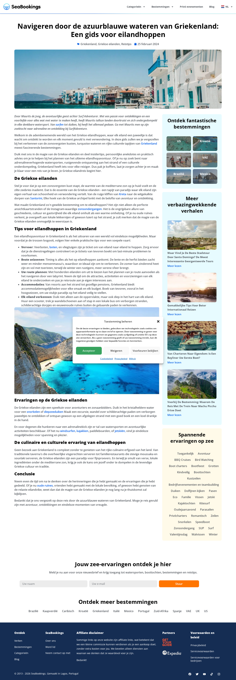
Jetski (211, 497)
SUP (201, 528)
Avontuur (204, 453)
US (179, 141)
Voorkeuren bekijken (145, 350)
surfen (59, 124)
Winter (213, 534)
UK (179, 157)
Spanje (177, 611)
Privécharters (178, 516)
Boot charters (178, 466)
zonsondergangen (90, 209)
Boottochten (202, 472)
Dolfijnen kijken (194, 491)
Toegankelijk (185, 453)
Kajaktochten (186, 503)
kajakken (82, 431)
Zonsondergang (184, 528)
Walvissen (198, 534)
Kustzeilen (194, 478)
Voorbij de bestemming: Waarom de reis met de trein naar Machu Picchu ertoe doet (191, 406)
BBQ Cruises (182, 460)
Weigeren (116, 350)
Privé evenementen (191, 6)
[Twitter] (197, 674)
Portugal (143, 611)
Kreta (122, 194)
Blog (211, 6)
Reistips (126, 44)
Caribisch (68, 611)
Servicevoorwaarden (202, 651)
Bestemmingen (160, 6)
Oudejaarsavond (185, 509)
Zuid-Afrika (161, 611)
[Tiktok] (211, 674)
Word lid (50, 647)
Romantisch (199, 516)
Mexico (205, 174)
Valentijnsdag (178, 534)
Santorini (36, 198)
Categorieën (134, 6)
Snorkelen (184, 522)
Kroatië (205, 141)
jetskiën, (120, 431)
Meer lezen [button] (174, 266)
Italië (116, 611)
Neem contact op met (57, 653)
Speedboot (202, 522)
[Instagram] (219, 674)
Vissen (199, 497)
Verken (18, 640)
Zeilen (215, 516)
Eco (175, 497)
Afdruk (132, 358)
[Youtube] (204, 674)
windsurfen (67, 431)
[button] (158, 321)
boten (53, 247)
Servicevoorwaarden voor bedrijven (205, 659)
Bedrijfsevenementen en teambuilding (194, 485)
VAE (205, 157)
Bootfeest (197, 466)
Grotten (213, 466)
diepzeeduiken (53, 412)
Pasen (213, 491)
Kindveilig (183, 472)
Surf (211, 528)
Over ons (50, 640)
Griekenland (89, 44)
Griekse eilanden (109, 44)
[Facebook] (190, 674)
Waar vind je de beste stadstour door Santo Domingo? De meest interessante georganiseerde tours (190, 257)
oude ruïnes (45, 485)
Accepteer (89, 350)
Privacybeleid (121, 358)
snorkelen (33, 412)
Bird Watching (204, 460)
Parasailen (207, 509)
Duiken (175, 491)
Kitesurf (204, 503)
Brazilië (178, 174)
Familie (186, 497)
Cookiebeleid (106, 358)
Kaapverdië (50, 611)
